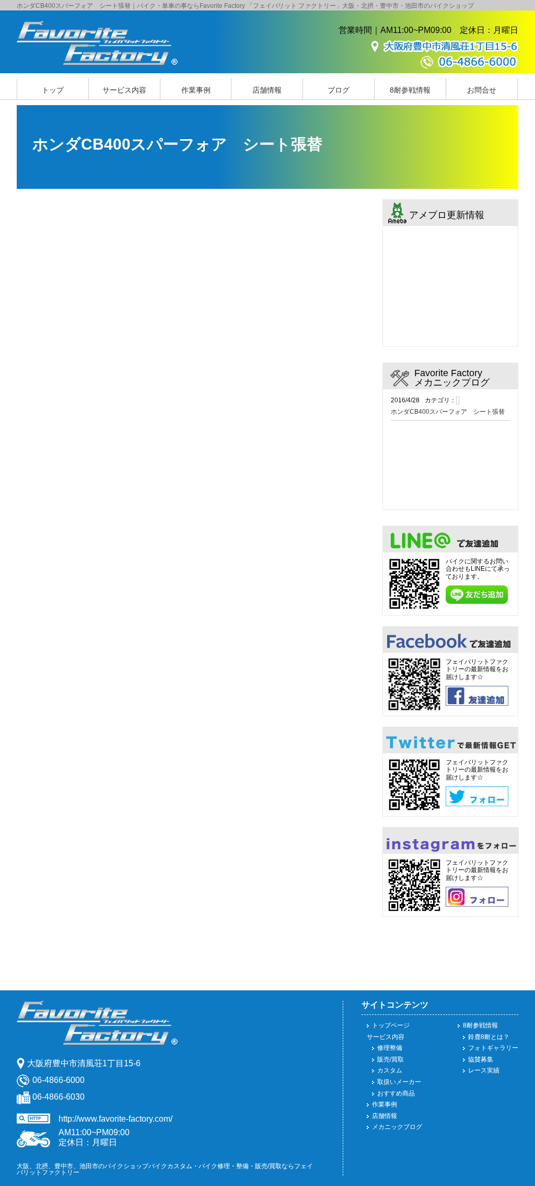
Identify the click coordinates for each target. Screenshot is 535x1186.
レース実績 (483, 1070)
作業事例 (196, 90)
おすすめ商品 (396, 1093)
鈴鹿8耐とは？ (488, 1037)
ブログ (339, 90)
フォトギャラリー (493, 1048)
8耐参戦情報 (410, 90)
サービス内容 (124, 90)
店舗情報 (267, 90)
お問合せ (481, 90)
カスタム (389, 1070)
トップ (53, 90)
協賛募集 (480, 1059)
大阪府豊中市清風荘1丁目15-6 (84, 1063)
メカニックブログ (397, 1127)
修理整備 (389, 1048)
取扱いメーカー (399, 1082)
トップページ (391, 1025)
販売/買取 (390, 1059)
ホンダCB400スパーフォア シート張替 (448, 411)
